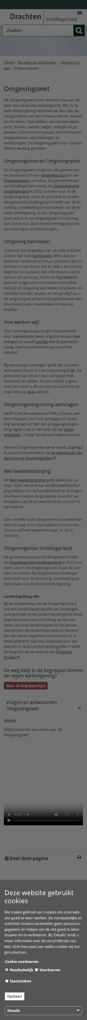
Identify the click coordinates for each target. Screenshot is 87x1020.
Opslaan (14, 996)
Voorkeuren (49, 969)
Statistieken (20, 981)
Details (13, 1010)
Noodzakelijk (21, 969)
